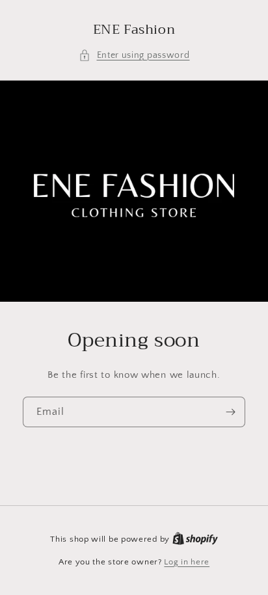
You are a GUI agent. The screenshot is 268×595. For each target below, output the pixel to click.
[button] (134, 55)
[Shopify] (195, 539)
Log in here (186, 561)
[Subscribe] (230, 412)
